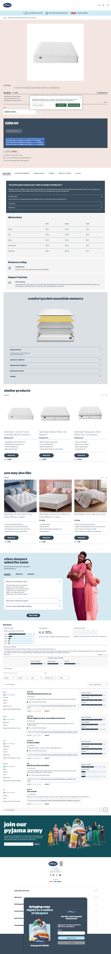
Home (4, 17)
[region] (56, 102)
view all (6, 395)
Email (60, 930)
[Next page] (106, 395)
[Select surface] (55, 312)
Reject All (61, 105)
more (106, 102)
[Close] (80, 97)
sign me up (71, 938)
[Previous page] (102, 395)
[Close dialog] (85, 899)
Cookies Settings (38, 105)
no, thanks (71, 942)
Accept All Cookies (74, 105)
